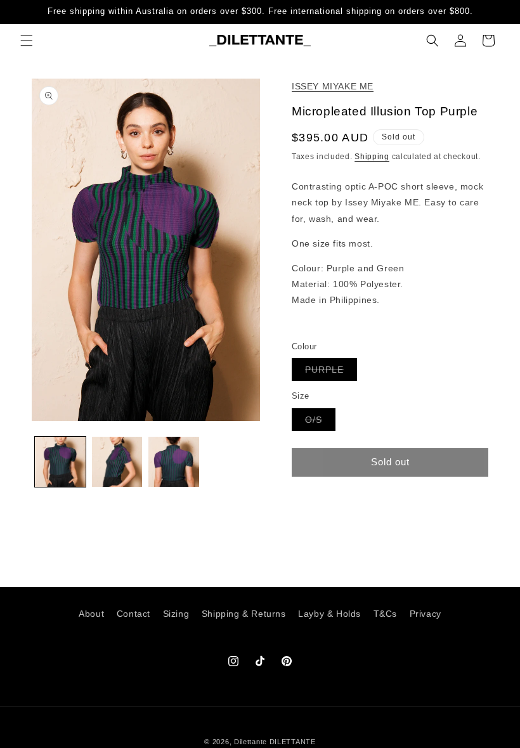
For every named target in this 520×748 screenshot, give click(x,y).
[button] (27, 41)
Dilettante (250, 741)
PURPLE (331, 372)
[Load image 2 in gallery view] (117, 462)
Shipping (371, 156)
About (91, 614)
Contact (133, 614)
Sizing (176, 614)
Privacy (425, 614)
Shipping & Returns (244, 614)
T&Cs (385, 614)
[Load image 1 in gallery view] (60, 462)
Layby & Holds (329, 614)
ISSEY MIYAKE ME (333, 86)
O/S (320, 422)
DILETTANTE (293, 741)
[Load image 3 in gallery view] (173, 462)
